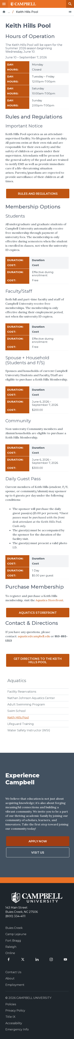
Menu (4, 4)
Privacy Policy (15, 1010)
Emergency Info (17, 1029)
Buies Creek (14, 928)
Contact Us (13, 972)
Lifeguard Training (20, 724)
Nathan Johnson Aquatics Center (31, 698)
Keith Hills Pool (18, 717)
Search (70, 4)
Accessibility (13, 1023)
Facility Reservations (21, 691)
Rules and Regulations (38, 193)
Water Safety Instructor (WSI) (28, 730)
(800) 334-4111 (15, 916)
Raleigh (10, 947)
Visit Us (37, 852)
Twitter (23, 959)
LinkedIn (37, 959)
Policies (10, 1004)
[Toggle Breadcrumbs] (70, 12)
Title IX (10, 1016)
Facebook (8, 959)
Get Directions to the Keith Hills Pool (38, 660)
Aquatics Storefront (49, 600)
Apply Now (38, 841)
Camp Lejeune (15, 934)
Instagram (51, 959)
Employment (14, 985)
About (10, 978)
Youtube (65, 959)
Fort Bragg (13, 940)
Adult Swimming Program (26, 704)
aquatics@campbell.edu (33, 636)
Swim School (16, 711)
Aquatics (16, 680)
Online (10, 953)
